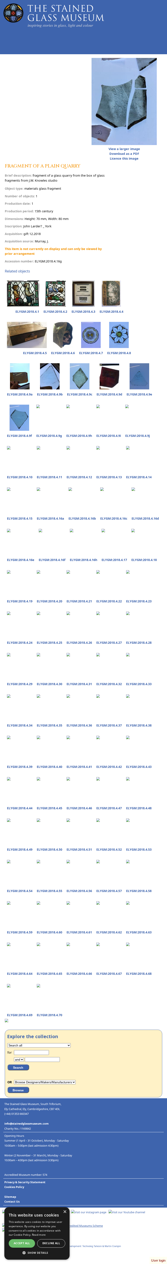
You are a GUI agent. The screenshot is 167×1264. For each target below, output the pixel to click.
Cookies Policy (14, 1187)
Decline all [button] (51, 1243)
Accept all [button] (22, 1243)
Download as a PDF (124, 154)
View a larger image (124, 149)
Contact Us (12, 1201)
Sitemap (10, 1197)
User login (158, 1260)
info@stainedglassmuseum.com (26, 1123)
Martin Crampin (113, 1246)
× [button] (64, 1211)
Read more (39, 1235)
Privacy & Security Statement (24, 1182)
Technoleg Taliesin (92, 1246)
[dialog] (37, 1233)
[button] (37, 1252)
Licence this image (124, 158)
